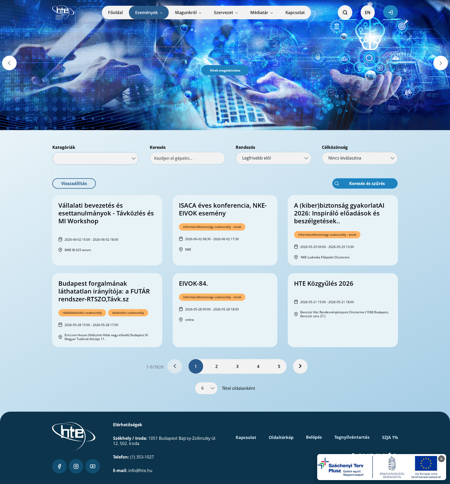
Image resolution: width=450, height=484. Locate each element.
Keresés (158, 147)
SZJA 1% (390, 437)
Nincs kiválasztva (344, 158)
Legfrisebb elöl (256, 158)
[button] (225, 70)
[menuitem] (115, 12)
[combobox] (95, 158)
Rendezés (245, 147)
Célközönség (335, 147)
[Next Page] (300, 366)
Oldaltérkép (281, 437)
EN (368, 12)
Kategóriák (63, 147)
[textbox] (188, 158)
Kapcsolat (246, 437)
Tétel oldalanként (238, 388)
